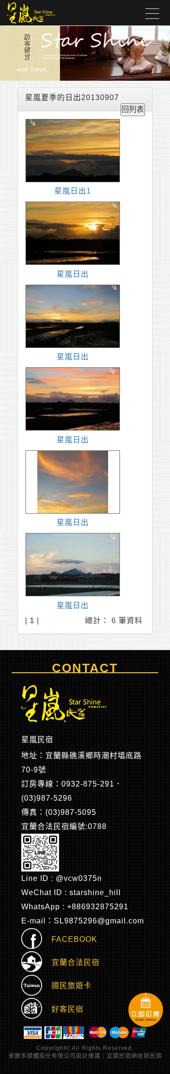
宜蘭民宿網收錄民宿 (134, 1056)
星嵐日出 (73, 274)
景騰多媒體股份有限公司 (42, 1056)
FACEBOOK (69, 939)
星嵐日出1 (72, 191)
